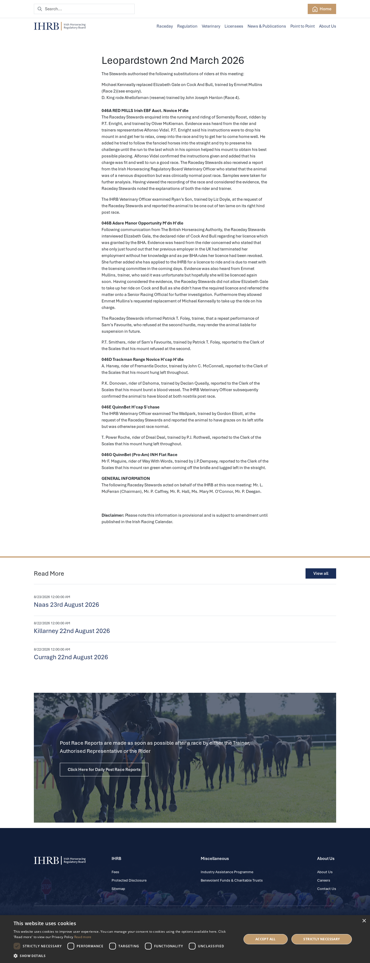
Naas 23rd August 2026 (66, 605)
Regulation (187, 26)
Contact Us (326, 888)
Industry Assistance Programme (227, 872)
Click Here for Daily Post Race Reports (104, 769)
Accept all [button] (265, 939)
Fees (115, 872)
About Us (327, 26)
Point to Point (302, 26)
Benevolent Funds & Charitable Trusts (232, 880)
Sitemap (118, 888)
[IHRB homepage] (60, 26)
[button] (124, 955)
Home (325, 9)
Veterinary (211, 26)
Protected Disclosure (129, 880)
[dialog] (185, 939)
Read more (83, 937)
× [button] (364, 921)
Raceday (165, 26)
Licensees (234, 26)
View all (320, 573)
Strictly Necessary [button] (321, 939)
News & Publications (267, 26)
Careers (323, 880)
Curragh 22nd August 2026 (71, 657)
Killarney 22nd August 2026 (72, 631)
